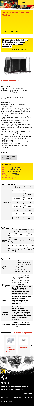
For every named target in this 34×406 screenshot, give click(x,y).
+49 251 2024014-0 (14, 170)
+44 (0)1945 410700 (14, 168)
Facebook (2, 383)
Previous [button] (2, 345)
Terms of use (7, 401)
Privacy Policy (5, 397)
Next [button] (31, 345)
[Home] (3, 2)
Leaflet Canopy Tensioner (10, 157)
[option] (10, 345)
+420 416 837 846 (14, 171)
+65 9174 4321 (12, 173)
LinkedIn (8, 383)
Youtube (5, 383)
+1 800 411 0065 (13, 175)
